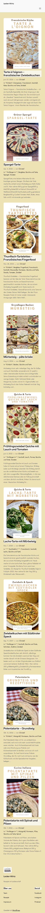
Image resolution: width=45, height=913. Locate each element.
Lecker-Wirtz (9, 4)
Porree (32, 457)
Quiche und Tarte (14, 85)
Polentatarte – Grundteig (19, 728)
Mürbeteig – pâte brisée (18, 356)
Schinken (7, 647)
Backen (16, 364)
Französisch (26, 83)
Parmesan (22, 270)
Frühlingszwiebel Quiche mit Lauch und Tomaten (21, 448)
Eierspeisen (18, 83)
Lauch (27, 457)
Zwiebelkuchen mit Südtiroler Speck (22, 635)
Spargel (6, 175)
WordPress (16, 910)
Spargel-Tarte (12, 164)
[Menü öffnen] (40, 8)
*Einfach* (9, 83)
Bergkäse (21, 172)
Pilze (35, 831)
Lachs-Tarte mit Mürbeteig (20, 541)
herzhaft (35, 83)
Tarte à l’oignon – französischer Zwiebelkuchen (22, 73)
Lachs (6, 551)
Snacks (6, 272)
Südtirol (13, 647)
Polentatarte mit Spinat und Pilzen (21, 822)
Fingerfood (24, 267)
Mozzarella (14, 270)
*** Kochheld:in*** (12, 549)
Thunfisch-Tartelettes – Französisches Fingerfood (20, 258)
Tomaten (13, 175)
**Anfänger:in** (11, 172)
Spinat (18, 834)
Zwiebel (23, 85)
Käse (5, 85)
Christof (22, 79)
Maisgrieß (17, 736)
